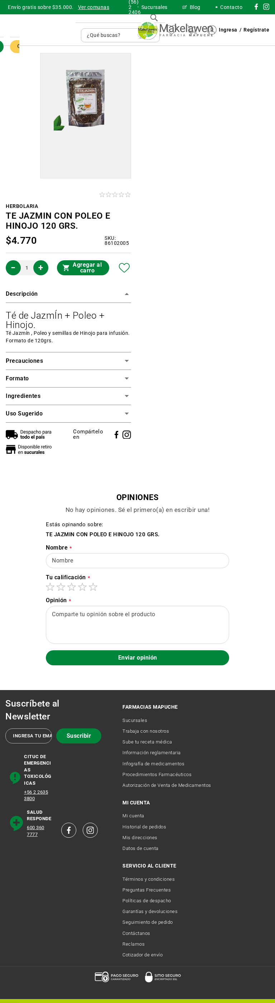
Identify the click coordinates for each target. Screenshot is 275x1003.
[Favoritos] (124, 267)
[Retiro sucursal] (30, 449)
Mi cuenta (133, 815)
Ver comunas (94, 7)
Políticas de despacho (146, 900)
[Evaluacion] (115, 194)
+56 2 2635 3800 (36, 795)
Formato (17, 378)
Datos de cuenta (140, 848)
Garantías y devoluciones (150, 911)
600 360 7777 (35, 831)
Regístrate (256, 29)
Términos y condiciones (148, 879)
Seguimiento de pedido (147, 922)
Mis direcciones (140, 837)
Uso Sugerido (24, 413)
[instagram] (256, 8)
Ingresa (228, 29)
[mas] (40, 267)
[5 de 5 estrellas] (93, 587)
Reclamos (133, 944)
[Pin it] (126, 435)
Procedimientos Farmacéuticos (157, 774)
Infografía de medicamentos (153, 763)
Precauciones (24, 360)
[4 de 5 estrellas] (82, 587)
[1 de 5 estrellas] (50, 587)
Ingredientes (23, 396)
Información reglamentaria (151, 752)
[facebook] (68, 830)
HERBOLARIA (22, 206)
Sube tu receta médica (147, 742)
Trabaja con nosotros (145, 731)
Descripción (22, 293)
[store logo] (175, 30)
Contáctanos (136, 933)
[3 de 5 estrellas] (71, 587)
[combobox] (110, 35)
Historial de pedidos (144, 827)
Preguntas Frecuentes (146, 890)
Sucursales (134, 720)
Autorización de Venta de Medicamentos (166, 785)
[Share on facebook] (117, 434)
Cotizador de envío (142, 954)
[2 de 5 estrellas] (61, 587)
